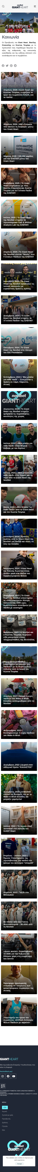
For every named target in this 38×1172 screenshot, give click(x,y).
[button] (3, 6)
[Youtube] (13, 1076)
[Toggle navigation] (30, 6)
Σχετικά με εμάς (7, 1115)
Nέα (3, 1130)
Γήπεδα (4, 1126)
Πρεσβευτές (6, 1119)
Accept (19, 1164)
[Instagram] (2, 1076)
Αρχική (4, 1111)
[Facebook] (8, 1076)
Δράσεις (5, 1122)
